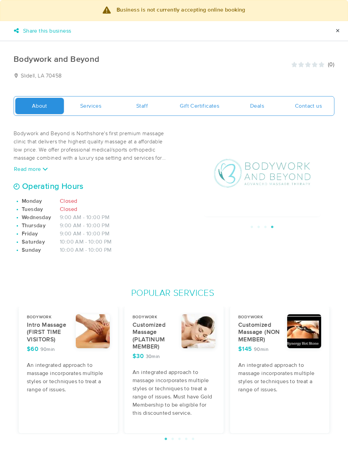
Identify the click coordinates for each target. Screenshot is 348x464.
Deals (257, 106)
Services (90, 106)
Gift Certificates (199, 106)
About (39, 106)
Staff (142, 106)
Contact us (308, 106)
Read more (28, 169)
